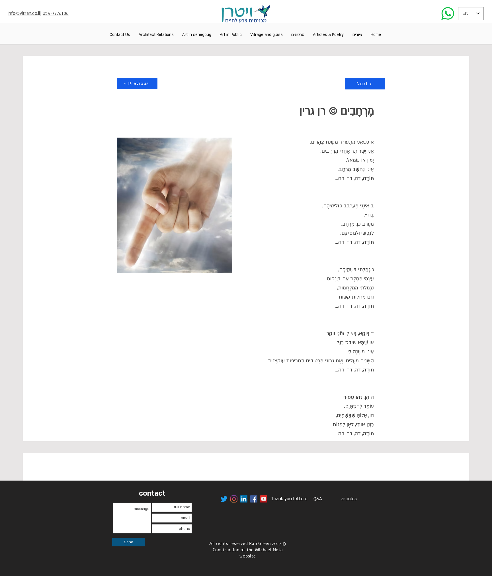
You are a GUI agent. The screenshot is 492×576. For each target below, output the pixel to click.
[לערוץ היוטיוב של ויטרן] (263, 499)
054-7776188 (56, 13)
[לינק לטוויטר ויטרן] (223, 499)
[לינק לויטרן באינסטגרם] (233, 499)
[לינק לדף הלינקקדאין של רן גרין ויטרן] (243, 499)
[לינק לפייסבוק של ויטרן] (253, 499)
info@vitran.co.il (24, 13)
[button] (357, 34)
